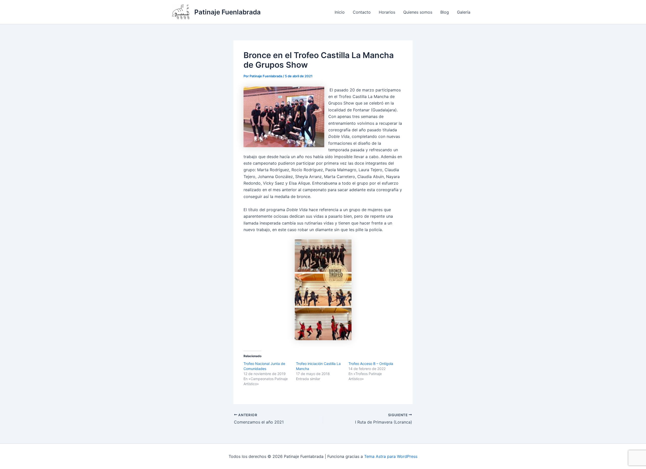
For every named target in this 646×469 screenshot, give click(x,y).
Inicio (340, 12)
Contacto (362, 12)
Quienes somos (417, 12)
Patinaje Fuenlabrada (227, 12)
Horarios (387, 12)
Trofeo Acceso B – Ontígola (370, 363)
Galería (463, 12)
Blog (444, 12)
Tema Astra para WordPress (390, 456)
